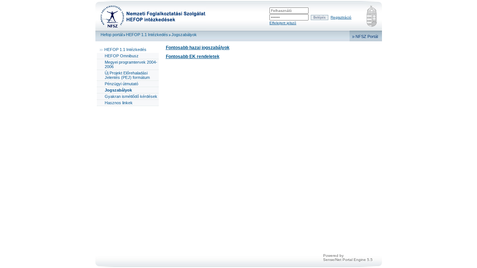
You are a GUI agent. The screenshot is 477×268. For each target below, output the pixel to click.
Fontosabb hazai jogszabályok (198, 47)
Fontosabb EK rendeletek (192, 56)
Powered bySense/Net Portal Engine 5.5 (348, 257)
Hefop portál (112, 34)
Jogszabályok (184, 34)
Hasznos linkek (119, 102)
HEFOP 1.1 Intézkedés (147, 34)
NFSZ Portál (367, 36)
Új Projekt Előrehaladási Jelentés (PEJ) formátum (127, 75)
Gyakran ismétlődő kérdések (131, 96)
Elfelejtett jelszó (282, 23)
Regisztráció (341, 17)
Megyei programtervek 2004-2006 (131, 64)
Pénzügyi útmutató (121, 84)
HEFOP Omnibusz (122, 56)
